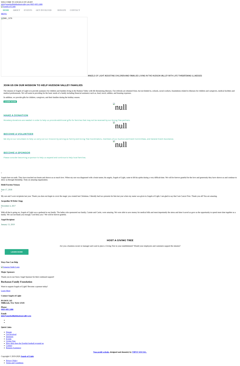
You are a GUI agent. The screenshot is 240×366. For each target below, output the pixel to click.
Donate (62, 10)
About (16, 10)
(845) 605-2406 (36, 4)
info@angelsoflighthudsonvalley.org (15, 4)
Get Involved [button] (44, 10)
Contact (75, 10)
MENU (4, 14)
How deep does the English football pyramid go (25, 343)
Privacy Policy (12, 361)
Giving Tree (11, 341)
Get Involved (11, 334)
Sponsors (9, 337)
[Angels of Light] (8, 6)
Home (6, 10)
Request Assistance (13, 348)
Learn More (5, 291)
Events (28, 10)
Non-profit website (101, 352)
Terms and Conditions (14, 363)
